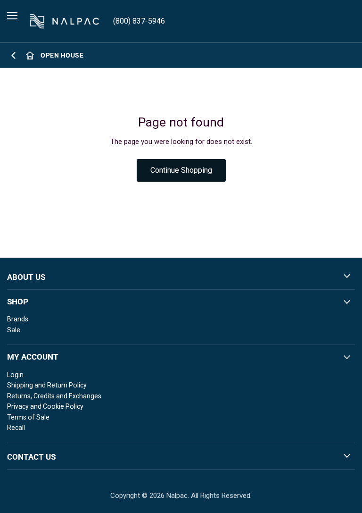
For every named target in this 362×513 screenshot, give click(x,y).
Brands (17, 319)
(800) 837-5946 (139, 21)
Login (15, 374)
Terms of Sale (28, 417)
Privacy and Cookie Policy (45, 406)
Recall (16, 427)
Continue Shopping (181, 170)
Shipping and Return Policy (47, 385)
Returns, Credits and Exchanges (54, 396)
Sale (13, 330)
